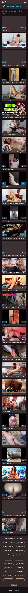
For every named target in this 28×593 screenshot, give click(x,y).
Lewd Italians (10, 2)
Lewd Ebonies (19, 559)
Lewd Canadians (19, 550)
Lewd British (8, 550)
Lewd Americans (9, 542)
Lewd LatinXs (8, 575)
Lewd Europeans (8, 563)
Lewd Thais (14, 584)
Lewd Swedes (19, 580)
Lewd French (20, 563)
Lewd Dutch (8, 559)
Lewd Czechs (19, 555)
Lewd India (20, 567)
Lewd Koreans (19, 571)
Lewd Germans (9, 567)
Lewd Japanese (8, 571)
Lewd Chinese (8, 555)
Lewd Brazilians (19, 546)
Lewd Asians (8, 546)
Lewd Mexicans (19, 575)
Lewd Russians (8, 580)
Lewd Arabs (20, 542)
